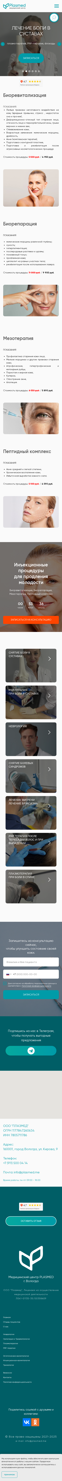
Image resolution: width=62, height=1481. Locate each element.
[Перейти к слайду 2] (26, 71)
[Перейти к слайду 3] (29, 71)
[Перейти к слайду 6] (39, 71)
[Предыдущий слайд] (3, 44)
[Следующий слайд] (59, 44)
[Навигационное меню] (56, 6)
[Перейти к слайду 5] (36, 71)
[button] (31, 58)
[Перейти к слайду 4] (32, 71)
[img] (49, 1346)
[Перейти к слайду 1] (23, 71)
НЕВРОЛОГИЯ (18, 1377)
